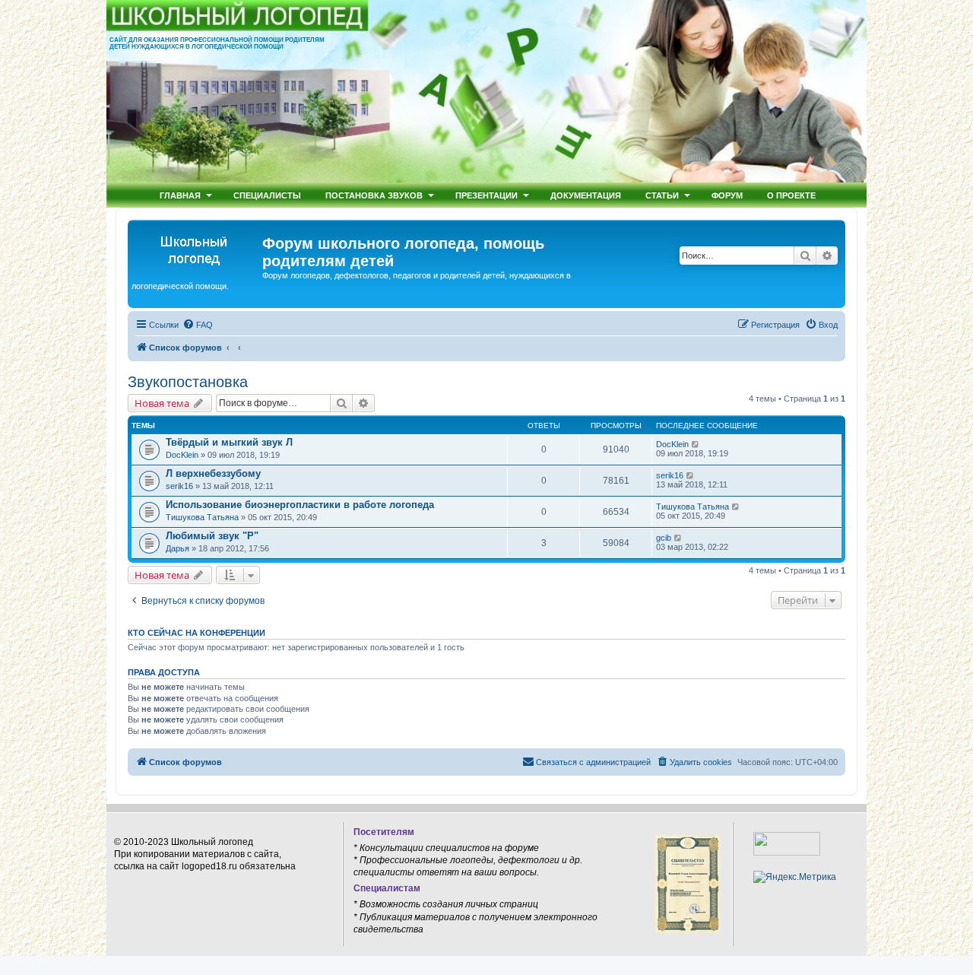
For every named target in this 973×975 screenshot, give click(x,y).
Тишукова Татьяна (202, 517)
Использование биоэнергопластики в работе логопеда (300, 504)
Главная (180, 195)
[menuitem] (197, 325)
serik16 (179, 486)
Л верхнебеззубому (213, 473)
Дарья (177, 548)
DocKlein (182, 454)
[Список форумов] (197, 248)
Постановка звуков (374, 195)
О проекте (791, 195)
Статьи (662, 195)
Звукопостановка (188, 381)
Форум (727, 195)
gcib (663, 537)
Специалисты (267, 195)
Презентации (486, 195)
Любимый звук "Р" (212, 535)
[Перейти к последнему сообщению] (696, 444)
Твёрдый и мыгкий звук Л (229, 442)
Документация (585, 195)
